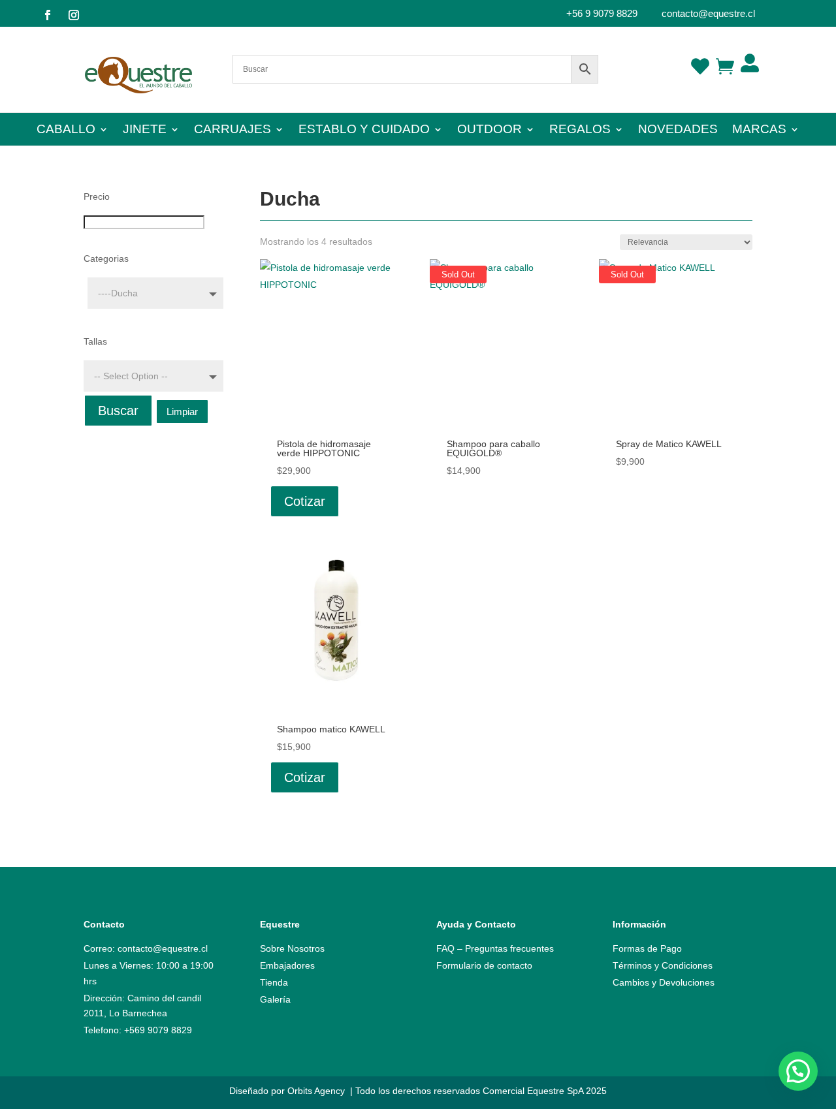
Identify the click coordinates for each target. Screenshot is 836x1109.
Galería (275, 999)
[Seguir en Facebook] (47, 15)
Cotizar (304, 501)
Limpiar (182, 411)
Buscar (118, 410)
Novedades (678, 130)
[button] (798, 1071)
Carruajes (232, 130)
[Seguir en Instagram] (73, 15)
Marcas (759, 130)
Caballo (66, 130)
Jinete (145, 130)
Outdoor (489, 130)
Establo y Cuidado (364, 130)
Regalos (580, 130)
